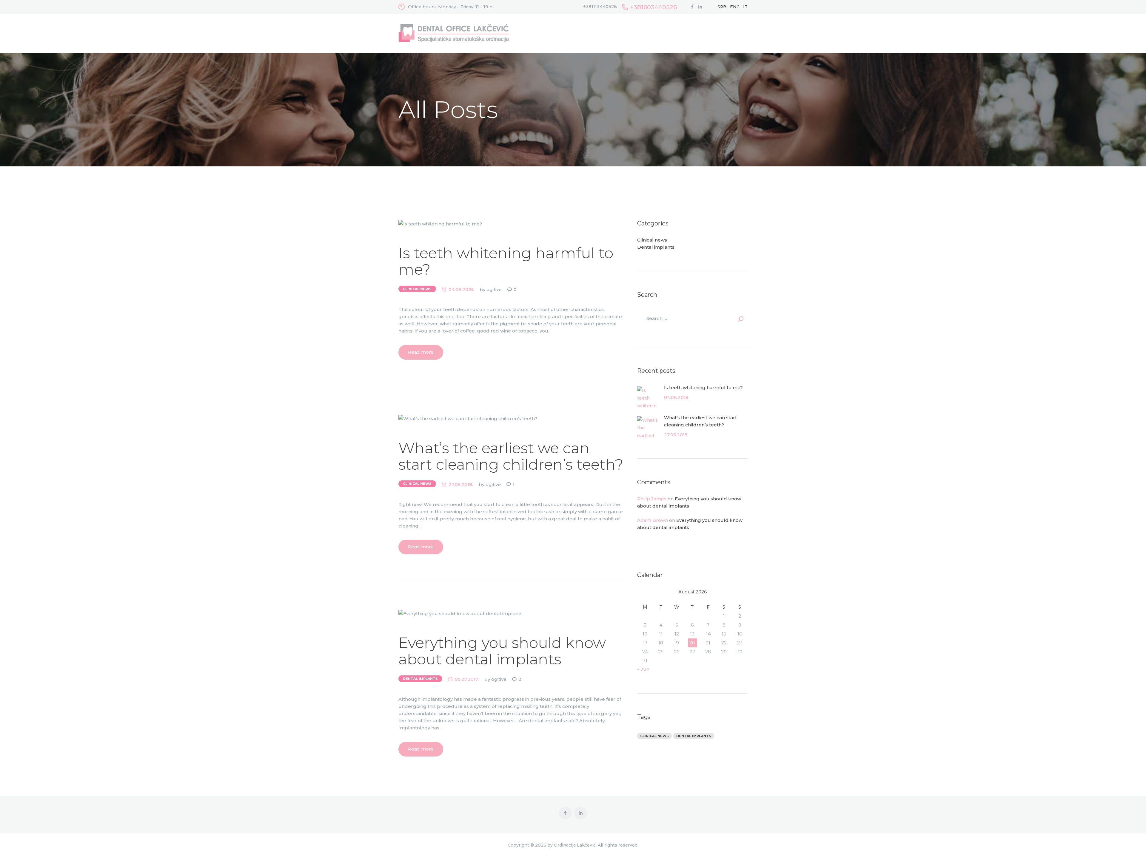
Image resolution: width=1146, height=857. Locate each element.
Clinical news (417, 289)
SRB (721, 6)
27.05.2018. (461, 484)
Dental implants (420, 679)
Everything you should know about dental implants (502, 651)
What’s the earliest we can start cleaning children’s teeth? (510, 456)
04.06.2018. (461, 289)
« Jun (643, 669)
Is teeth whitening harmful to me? (505, 261)
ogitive (494, 289)
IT (745, 6)
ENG (735, 6)
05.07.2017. (467, 679)
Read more (421, 352)
